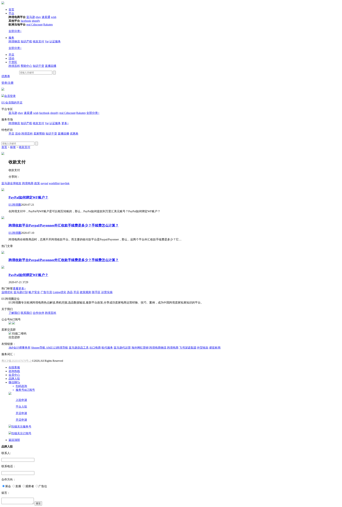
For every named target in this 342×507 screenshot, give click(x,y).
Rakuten (48, 24)
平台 (11, 13)
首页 (11, 9)
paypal (44, 183)
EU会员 (6, 102)
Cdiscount (37, 24)
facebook (26, 20)
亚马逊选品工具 (79, 347)
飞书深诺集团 (187, 347)
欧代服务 (107, 347)
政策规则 (85, 292)
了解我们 (14, 312)
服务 (11, 37)
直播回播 (50, 65)
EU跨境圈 (15, 204)
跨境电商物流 (157, 347)
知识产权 (26, 41)
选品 (70, 292)
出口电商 (95, 347)
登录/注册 (7, 82)
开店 (11, 54)
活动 (11, 58)
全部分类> (15, 31)
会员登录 (10, 95)
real (28, 24)
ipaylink (64, 183)
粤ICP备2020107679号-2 (16, 360)
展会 (8, 486)
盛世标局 (215, 347)
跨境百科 (14, 65)
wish (53, 17)
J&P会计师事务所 (19, 347)
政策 (37, 183)
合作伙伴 (38, 312)
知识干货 (38, 65)
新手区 (96, 292)
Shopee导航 (38, 347)
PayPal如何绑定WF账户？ (28, 197)
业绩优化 (7, 292)
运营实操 (107, 292)
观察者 (29, 486)
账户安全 (34, 292)
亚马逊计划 (21, 292)
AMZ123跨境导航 (57, 347)
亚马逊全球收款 (11, 183)
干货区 (13, 62)
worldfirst (54, 183)
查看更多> (19, 288)
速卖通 (46, 17)
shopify (36, 20)
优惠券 (5, 76)
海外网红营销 (140, 347)
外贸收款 (202, 347)
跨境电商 (27, 183)
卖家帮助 (39, 133)
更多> (65, 123)
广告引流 (46, 292)
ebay (38, 17)
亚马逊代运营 (122, 347)
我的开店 (16, 102)
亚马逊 (30, 17)
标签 (13, 147)
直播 (18, 486)
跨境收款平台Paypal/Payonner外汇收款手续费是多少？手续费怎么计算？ (64, 225)
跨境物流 (14, 41)
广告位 (42, 486)
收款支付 (38, 41)
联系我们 (26, 312)
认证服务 (55, 41)
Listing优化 (59, 292)
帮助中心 (26, 65)
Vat (47, 41)
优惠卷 (74, 133)
